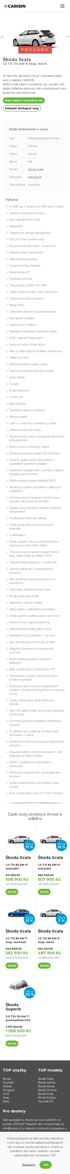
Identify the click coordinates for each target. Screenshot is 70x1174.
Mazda (7, 1086)
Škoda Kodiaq (47, 1097)
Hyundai (8, 1082)
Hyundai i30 (45, 1101)
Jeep (6, 1097)
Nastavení (28, 1164)
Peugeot (9, 1090)
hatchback (35, 177)
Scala (40, 169)
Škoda (32, 169)
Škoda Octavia (47, 1090)
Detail (12, 892)
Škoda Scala (45, 1094)
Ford (6, 1094)
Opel (6, 1101)
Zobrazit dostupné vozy (22, 108)
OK (45, 1164)
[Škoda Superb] (19, 985)
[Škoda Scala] (19, 837)
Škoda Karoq (46, 1086)
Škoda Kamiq (46, 1082)
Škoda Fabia (46, 1079)
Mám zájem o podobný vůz (24, 100)
